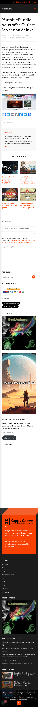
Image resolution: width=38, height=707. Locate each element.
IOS (3, 571)
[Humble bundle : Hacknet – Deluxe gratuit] (10, 200)
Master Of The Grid (9, 660)
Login (25, 2)
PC (3, 578)
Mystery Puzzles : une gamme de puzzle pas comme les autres (22, 684)
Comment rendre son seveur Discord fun (17, 664)
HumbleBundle (16, 121)
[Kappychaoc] (7, 10)
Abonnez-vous (9, 438)
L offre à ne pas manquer (26, 37)
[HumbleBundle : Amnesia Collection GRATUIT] (10, 173)
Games (4, 568)
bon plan (7, 121)
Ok (19, 703)
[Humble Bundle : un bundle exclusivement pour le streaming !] (28, 173)
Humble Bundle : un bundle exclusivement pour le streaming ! (27, 181)
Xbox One (5, 592)
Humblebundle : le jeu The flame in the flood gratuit (28, 206)
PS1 (3, 582)
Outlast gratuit (8, 122)
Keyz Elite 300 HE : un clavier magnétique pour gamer (24, 674)
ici (16, 88)
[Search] (33, 276)
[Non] (35, 698)
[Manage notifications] (5, 701)
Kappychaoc (7, 35)
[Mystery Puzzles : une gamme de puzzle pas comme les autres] (7, 687)
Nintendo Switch (8, 575)
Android (5, 564)
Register (33, 2)
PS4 (3, 585)
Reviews (5, 589)
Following (18, 2)
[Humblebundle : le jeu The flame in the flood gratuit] (28, 200)
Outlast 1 (25, 121)
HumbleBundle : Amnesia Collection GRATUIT (9, 180)
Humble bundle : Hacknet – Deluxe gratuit (9, 206)
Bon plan (15, 37)
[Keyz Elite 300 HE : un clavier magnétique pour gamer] (7, 678)
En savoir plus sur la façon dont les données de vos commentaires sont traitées (18, 241)
